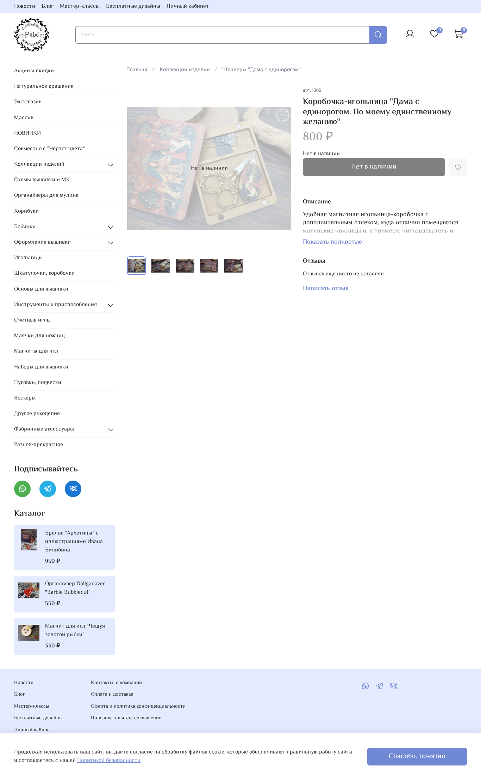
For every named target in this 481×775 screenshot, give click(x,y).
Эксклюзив (28, 102)
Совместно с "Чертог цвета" (49, 149)
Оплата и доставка (112, 694)
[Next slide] (280, 168)
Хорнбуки (26, 211)
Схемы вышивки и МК (42, 180)
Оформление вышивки (42, 242)
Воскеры (25, 398)
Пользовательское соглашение (126, 718)
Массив (23, 118)
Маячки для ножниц (39, 335)
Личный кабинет (188, 6)
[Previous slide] (138, 168)
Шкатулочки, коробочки (44, 273)
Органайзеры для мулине (46, 195)
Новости (24, 6)
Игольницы (28, 258)
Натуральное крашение (44, 86)
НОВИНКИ (27, 133)
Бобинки (25, 226)
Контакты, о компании (116, 683)
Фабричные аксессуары (44, 429)
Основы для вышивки (41, 289)
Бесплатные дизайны (133, 6)
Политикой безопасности (108, 760)
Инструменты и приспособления (55, 304)
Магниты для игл (36, 351)
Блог (48, 6)
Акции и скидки (34, 71)
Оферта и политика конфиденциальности (138, 706)
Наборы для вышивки (41, 367)
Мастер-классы (80, 6)
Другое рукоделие (37, 413)
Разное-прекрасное (38, 444)
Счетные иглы (32, 320)
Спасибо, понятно (417, 756)
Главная (137, 70)
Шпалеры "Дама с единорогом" (261, 70)
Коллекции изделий (185, 70)
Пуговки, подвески (37, 382)
